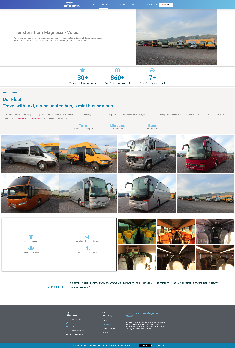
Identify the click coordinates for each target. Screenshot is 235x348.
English (166, 5)
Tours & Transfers (118, 4)
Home (92, 4)
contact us (39, 118)
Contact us (134, 4)
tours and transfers (25, 118)
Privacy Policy (107, 316)
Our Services (103, 4)
